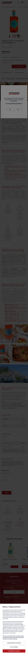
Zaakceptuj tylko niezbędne (14, 642)
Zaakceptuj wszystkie (14, 650)
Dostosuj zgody (14, 646)
